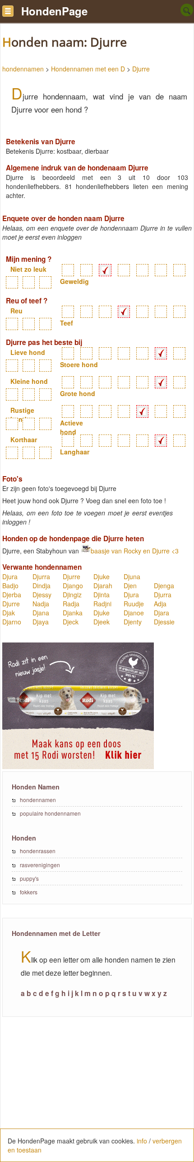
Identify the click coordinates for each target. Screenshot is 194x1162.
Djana (40, 612)
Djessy (41, 594)
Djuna (132, 576)
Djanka (73, 612)
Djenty (133, 621)
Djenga (164, 585)
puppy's (29, 878)
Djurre (141, 68)
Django (73, 585)
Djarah (102, 585)
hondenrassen (37, 851)
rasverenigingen (40, 865)
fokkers (28, 892)
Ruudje (134, 603)
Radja (71, 603)
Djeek (101, 621)
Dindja (41, 585)
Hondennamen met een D (88, 68)
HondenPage (54, 11)
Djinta (101, 594)
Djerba (11, 594)
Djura (10, 576)
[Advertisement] (97, 1094)
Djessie (164, 621)
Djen (130, 585)
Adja (160, 603)
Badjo (10, 585)
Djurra (41, 576)
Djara (161, 612)
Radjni (102, 603)
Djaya (40, 621)
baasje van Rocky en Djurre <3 (135, 550)
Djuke (101, 576)
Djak (8, 612)
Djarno (11, 621)
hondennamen (23, 68)
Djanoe (134, 612)
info (142, 1140)
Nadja (40, 603)
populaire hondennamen (50, 813)
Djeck (71, 621)
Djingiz (72, 594)
